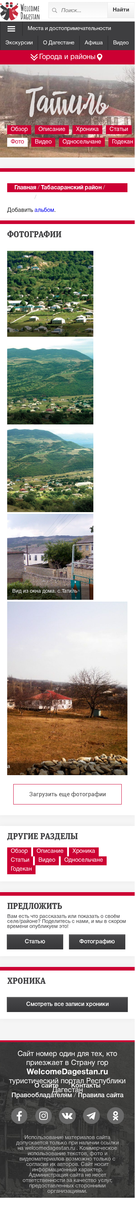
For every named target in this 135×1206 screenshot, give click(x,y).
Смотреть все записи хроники (67, 1004)
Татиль (23, 197)
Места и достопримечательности (69, 28)
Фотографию (97, 941)
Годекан (21, 869)
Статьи (119, 129)
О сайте (46, 1086)
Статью (35, 941)
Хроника (87, 129)
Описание (51, 129)
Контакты (86, 1086)
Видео (121, 42)
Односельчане (81, 142)
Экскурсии (19, 42)
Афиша (94, 42)
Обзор (19, 129)
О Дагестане (58, 42)
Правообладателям (41, 1095)
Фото (17, 142)
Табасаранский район (71, 187)
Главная (25, 187)
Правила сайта (101, 1095)
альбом (44, 210)
